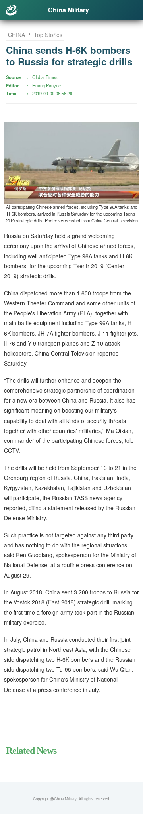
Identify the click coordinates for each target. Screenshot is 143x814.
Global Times (45, 77)
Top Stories (48, 35)
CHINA (16, 35)
